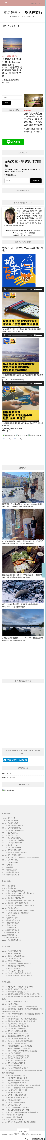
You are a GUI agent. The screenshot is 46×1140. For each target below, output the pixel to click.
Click (44, 570)
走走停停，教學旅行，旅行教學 (23, 235)
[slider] (39, 289)
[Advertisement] (23, 112)
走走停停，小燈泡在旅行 (23, 12)
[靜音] (34, 289)
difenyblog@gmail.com (21, 233)
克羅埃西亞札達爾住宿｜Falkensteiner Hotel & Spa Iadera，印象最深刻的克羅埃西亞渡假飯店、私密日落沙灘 (12, 67)
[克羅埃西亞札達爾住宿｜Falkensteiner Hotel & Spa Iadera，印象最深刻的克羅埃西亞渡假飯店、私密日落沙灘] (12, 45)
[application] (23, 289)
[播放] (5, 289)
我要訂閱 (36, 180)
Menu (6, 3)
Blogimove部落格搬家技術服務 (35, 1139)
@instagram (23, 1131)
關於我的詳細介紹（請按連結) (16, 230)
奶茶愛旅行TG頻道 (16, 760)
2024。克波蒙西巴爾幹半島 (10, 56)
